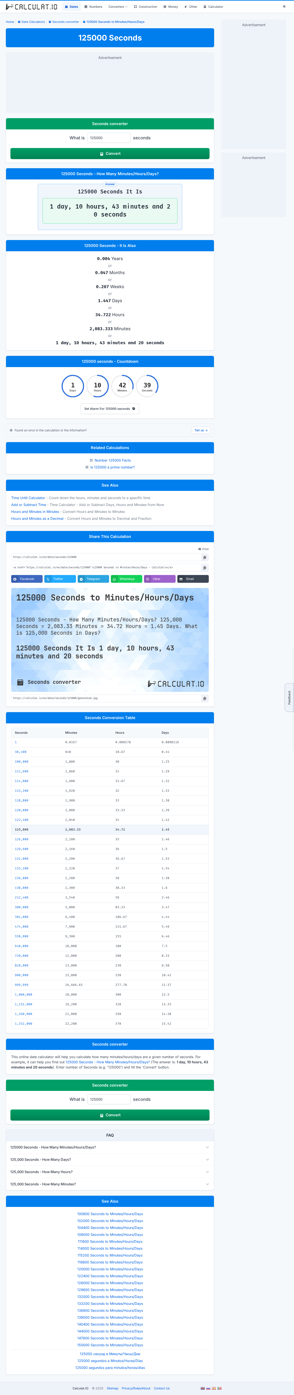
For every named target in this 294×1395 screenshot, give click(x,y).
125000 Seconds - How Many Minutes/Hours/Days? (108, 1062)
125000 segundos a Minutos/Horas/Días (110, 1361)
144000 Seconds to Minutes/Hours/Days (110, 1331)
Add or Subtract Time (28, 505)
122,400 (21, 820)
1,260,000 (23, 1014)
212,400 (21, 897)
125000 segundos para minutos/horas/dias (110, 1367)
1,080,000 (23, 994)
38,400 (20, 752)
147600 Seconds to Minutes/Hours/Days (110, 1338)
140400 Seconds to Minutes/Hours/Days (110, 1324)
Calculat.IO (80, 1388)
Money (173, 6)
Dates (74, 6)
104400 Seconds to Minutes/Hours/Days (110, 1227)
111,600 (21, 771)
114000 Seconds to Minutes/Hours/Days (109, 1248)
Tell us (201, 430)
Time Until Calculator (28, 498)
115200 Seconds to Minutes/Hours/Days (109, 1255)
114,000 (21, 781)
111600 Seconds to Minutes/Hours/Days (110, 1241)
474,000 (21, 926)
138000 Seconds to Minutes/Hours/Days (110, 1317)
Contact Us (162, 1388)
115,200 (21, 791)
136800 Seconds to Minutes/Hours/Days (110, 1310)
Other (193, 6)
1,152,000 (23, 1004)
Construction (148, 6)
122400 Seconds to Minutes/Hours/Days (110, 1276)
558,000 (21, 936)
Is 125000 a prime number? (112, 467)
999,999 (21, 985)
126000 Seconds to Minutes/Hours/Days (110, 1283)
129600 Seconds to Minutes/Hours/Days (110, 1290)
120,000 (21, 810)
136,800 (21, 878)
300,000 (21, 907)
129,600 (21, 849)
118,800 (21, 800)
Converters (116, 6)
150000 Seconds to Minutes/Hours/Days (110, 1345)
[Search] (284, 6)
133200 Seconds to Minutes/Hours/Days (110, 1303)
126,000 (21, 839)
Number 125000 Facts (113, 460)
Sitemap (112, 1388)
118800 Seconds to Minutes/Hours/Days (109, 1262)
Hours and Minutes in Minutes (35, 511)
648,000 (21, 946)
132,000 (21, 859)
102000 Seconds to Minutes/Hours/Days (110, 1221)
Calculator (215, 6)
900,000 (21, 975)
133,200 (21, 868)
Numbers (95, 6)
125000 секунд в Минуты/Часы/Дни (110, 1354)
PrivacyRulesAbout (136, 1388)
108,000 (21, 761)
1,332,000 (23, 1024)
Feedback (289, 698)
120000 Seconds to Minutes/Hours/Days (110, 1269)
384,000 (21, 917)
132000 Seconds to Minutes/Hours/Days (110, 1296)
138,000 (21, 888)
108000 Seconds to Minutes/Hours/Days (110, 1234)
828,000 (21, 965)
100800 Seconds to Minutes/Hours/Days (110, 1214)
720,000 (21, 956)
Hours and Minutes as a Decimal (37, 518)
